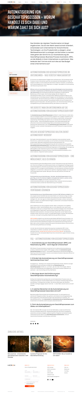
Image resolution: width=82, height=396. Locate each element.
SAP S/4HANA (13, 74)
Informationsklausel (29, 383)
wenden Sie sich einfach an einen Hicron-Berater (52, 231)
